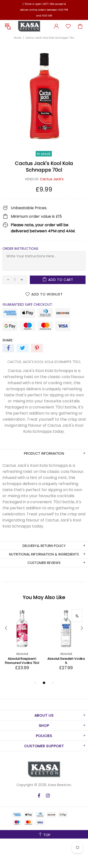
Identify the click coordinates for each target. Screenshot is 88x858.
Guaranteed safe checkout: (27, 304)
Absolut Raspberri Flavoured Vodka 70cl (22, 661)
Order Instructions (20, 248)
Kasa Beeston (29, 26)
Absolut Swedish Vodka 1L (66, 661)
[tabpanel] (22, 644)
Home (17, 38)
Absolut (22, 654)
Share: (7, 340)
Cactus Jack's (52, 179)
